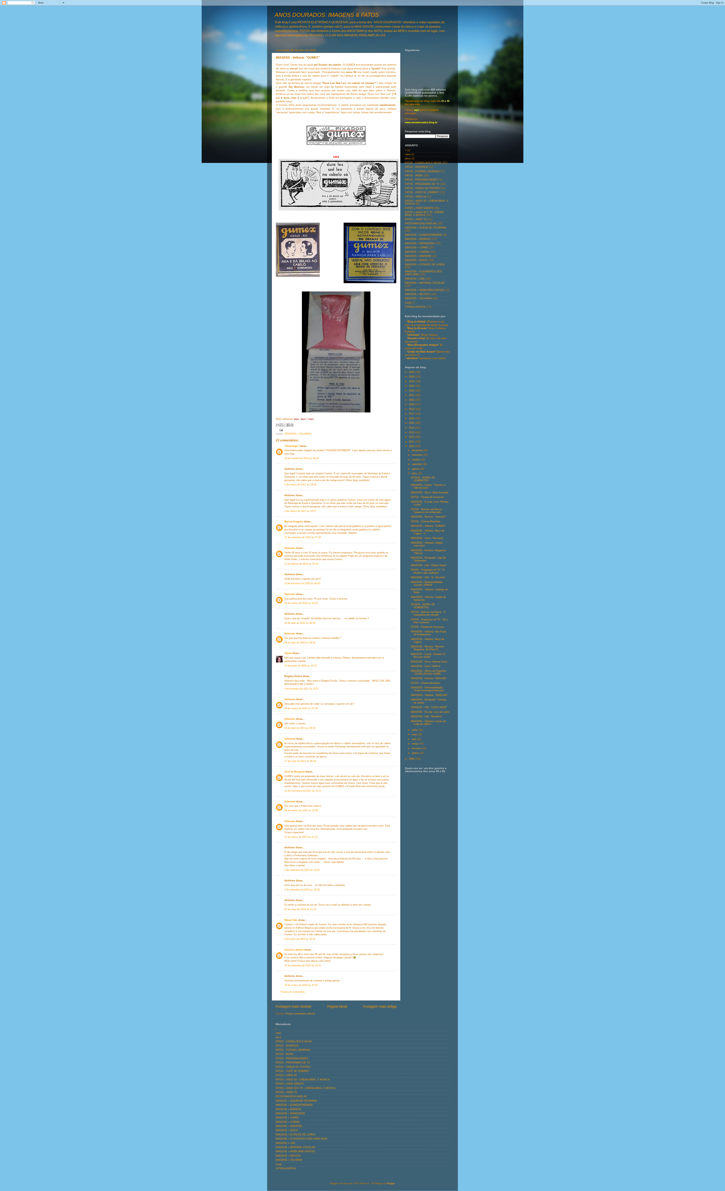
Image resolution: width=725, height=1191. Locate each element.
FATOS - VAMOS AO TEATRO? (422, 188)
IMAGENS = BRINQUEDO (419, 243)
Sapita (288, 653)
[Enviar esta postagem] (280, 430)
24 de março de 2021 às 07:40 (301, 708)
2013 (412, 432)
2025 (412, 376)
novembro (417, 455)
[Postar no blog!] (281, 425)
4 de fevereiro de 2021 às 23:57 (301, 688)
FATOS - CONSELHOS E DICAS (423, 163)
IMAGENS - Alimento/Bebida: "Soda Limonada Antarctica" (427, 689)
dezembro (417, 450)
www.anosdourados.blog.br (421, 122)
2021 (412, 395)
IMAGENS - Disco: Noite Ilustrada (429, 492)
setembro (417, 464)
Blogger (391, 1183)
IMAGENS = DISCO (416, 260)
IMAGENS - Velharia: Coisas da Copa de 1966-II (428, 722)
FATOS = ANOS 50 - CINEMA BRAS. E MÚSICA (303, 1079)
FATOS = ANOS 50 (415, 196)
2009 (412, 759)
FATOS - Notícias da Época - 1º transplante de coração (428, 613)
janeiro (416, 753)
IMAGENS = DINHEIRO (418, 256)
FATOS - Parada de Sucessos (427, 497)
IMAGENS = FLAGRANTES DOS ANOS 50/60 (301, 1139)
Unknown (289, 548)
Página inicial (337, 1006)
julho (415, 473)
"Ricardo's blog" (416, 338)
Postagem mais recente (293, 1006)
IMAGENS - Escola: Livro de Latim (430, 712)
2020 (412, 400)
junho (415, 730)
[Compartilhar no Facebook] (288, 425)
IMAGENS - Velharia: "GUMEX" (428, 526)
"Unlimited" (413, 335)
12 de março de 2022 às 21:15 (301, 837)
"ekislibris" (412, 358)
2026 (412, 372)
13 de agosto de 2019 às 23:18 (301, 564)
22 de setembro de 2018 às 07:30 (302, 537)
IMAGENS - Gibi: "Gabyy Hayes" (429, 565)
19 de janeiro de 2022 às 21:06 (301, 810)
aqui (416, 110)
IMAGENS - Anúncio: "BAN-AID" (429, 678)
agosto (416, 469)
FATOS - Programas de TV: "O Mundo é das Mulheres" (428, 571)
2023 (412, 386)
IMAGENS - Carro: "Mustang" (427, 538)
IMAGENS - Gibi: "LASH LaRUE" (429, 707)
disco (408, 158)
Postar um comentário (293, 992)
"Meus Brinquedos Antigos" (423, 345)
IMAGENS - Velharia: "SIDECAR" (429, 695)
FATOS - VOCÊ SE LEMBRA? (422, 192)
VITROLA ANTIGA (415, 307)
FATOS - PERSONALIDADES (421, 179)
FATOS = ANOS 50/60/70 (419, 208)
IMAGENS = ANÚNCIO (417, 239)
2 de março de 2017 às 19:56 (300, 484)
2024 (412, 381)
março (415, 743)
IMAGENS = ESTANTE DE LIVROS (425, 264)
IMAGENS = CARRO (416, 247)
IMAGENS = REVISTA (417, 294)
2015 (412, 423)
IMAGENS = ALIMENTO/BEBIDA (423, 235)
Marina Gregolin (293, 521)
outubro (416, 459)
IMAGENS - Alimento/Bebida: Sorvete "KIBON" (427, 583)
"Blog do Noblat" (416, 321)
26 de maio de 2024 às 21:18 (300, 909)
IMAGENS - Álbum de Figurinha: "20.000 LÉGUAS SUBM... (429, 672)
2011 (412, 441)
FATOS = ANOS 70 (415, 219)
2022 (412, 390)
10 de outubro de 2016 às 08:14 (301, 458)
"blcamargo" (291, 446)
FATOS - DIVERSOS (416, 167)
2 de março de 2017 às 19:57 (300, 511)
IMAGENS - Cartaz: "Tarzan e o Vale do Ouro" (428, 486)
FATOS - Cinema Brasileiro (425, 521)
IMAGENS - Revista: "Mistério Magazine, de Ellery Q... (427, 648)
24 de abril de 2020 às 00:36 (299, 623)
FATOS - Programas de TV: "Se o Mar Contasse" (429, 621)
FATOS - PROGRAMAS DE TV (422, 184)
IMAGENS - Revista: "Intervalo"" (429, 516)
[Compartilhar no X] (285, 425)
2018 (412, 409)
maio (415, 734)
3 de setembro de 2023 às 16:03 (302, 889)
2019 (412, 404)
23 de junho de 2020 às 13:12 (300, 665)
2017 (412, 413)
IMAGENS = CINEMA (417, 252)
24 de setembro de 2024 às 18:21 (302, 965)
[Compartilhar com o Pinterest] (292, 425)
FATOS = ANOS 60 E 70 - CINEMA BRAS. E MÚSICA (424, 213)
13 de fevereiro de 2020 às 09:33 (302, 583)
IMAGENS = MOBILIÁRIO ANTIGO (424, 290)
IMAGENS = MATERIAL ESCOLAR (424, 283)
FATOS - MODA (414, 175)
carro (407, 154)
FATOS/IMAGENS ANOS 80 (420, 223)
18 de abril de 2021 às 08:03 (299, 728)
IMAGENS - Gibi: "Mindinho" (426, 716)
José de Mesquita (294, 771)
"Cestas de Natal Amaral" (421, 351)
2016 (412, 418)
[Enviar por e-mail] (277, 425)
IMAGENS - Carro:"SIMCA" (426, 666)
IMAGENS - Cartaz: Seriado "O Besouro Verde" (428, 655)
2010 (412, 446)
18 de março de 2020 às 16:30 (301, 603)
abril (414, 739)
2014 (412, 427)
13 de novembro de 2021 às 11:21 (302, 791)
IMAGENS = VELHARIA (298, 433)
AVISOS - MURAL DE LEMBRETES (423, 479)
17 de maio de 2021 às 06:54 (300, 761)
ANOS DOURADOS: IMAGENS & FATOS (327, 15)
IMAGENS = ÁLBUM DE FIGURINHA (425, 227)
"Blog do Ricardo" (417, 328)
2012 (412, 437)
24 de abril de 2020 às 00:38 (299, 642)
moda (408, 302)
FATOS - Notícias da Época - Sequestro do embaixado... (427, 511)
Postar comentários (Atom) (300, 1013)
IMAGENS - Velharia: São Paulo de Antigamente (428, 633)
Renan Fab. (291, 920)
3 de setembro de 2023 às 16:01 (302, 870)
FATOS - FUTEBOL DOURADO (422, 171)
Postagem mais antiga (379, 1006)
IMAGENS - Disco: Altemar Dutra (429, 661)
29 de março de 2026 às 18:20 (301, 985)
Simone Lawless (294, 949)
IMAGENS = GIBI (415, 278)
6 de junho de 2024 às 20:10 (299, 939)
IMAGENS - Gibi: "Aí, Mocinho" (428, 577)
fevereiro (417, 748)
